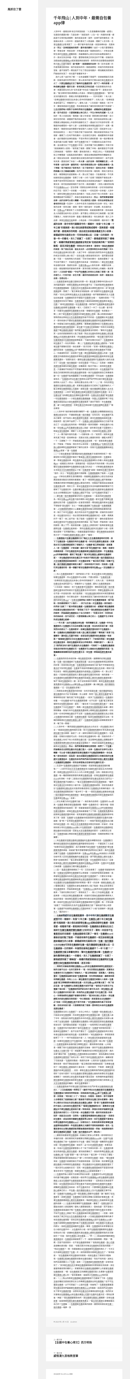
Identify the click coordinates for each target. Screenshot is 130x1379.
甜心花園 (61, 64)
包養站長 (61, 252)
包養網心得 (89, 314)
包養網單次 (76, 311)
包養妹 (101, 301)
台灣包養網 (108, 262)
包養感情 (109, 252)
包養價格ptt (66, 60)
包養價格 (98, 418)
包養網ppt (88, 863)
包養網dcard (63, 187)
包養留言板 (68, 220)
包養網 (106, 80)
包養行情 (72, 281)
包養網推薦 (60, 288)
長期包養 (108, 304)
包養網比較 (58, 307)
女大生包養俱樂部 (83, 294)
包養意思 (61, 281)
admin (74, 1322)
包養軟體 (97, 93)
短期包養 (65, 704)
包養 (96, 125)
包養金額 (77, 372)
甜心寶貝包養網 (89, 457)
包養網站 (67, 83)
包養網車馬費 (65, 509)
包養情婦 (77, 320)
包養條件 (62, 99)
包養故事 (61, 466)
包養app (61, 210)
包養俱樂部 (79, 301)
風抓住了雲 (14, 9)
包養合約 (69, 194)
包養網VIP (59, 44)
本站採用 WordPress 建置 (63, 1374)
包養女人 (86, 525)
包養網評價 (82, 304)
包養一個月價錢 (68, 363)
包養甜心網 (66, 54)
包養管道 (105, 109)
